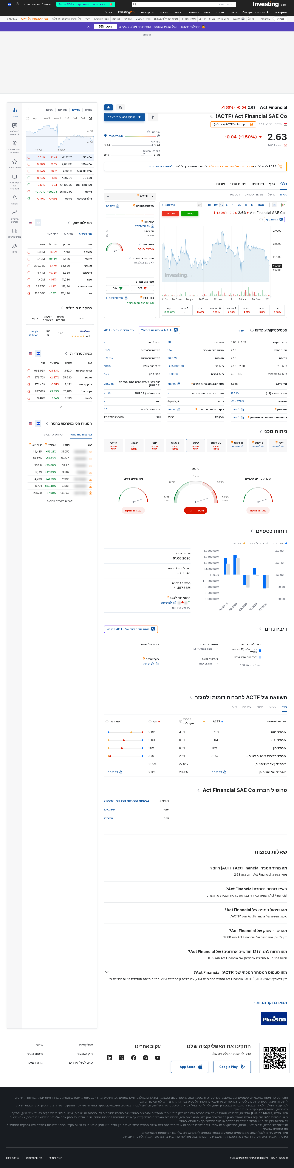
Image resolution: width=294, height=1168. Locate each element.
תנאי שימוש (56, 1157)
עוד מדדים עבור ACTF (119, 330)
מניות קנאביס (143, 18)
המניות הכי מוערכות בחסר (71, 423)
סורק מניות (147, 12)
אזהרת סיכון (12, 1157)
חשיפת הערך (116, 136)
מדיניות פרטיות (34, 1157)
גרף (272, 184)
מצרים (108, 818)
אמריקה (128, 18)
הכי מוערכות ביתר (53, 434)
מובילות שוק (82, 223)
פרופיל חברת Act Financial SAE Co (245, 790)
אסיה (87, 18)
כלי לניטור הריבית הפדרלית (66, 18)
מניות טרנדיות (81, 353)
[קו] (274, 205)
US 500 (87, 178)
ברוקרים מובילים (79, 308)
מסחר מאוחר (188, 18)
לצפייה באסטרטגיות (161, 166)
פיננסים (258, 184)
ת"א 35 (87, 157)
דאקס (88, 191)
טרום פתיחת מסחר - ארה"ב (214, 18)
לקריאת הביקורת (33, 333)
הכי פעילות (85, 233)
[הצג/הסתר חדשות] (199, 205)
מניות (280, 18)
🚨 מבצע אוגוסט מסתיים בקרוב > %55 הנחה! (85, 4)
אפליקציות (86, 1045)
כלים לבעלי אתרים (81, 1062)
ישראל (251, 18)
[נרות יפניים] (282, 205)
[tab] (278, 445)
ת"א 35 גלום (84, 171)
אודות (39, 1045)
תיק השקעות (85, 1053)
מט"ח (88, 110)
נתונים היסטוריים (254, 194)
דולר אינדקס (84, 198)
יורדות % (52, 233)
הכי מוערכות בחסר (81, 434)
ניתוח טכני (238, 184)
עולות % (68, 233)
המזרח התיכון (101, 18)
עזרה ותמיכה (35, 1062)
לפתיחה (217, 772)
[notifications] (17, 4)
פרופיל (271, 194)
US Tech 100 (84, 184)
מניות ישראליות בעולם (166, 18)
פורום (220, 184)
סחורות (62, 110)
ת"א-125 (86, 164)
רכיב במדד (234, 194)
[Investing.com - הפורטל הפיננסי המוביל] (270, 4)
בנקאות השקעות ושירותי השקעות (126, 800)
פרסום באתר (35, 1053)
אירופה (116, 18)
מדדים (76, 110)
